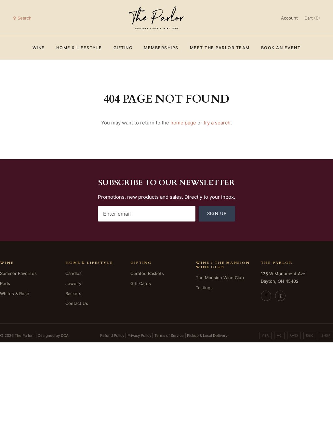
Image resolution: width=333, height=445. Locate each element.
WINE (39, 47)
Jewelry (73, 283)
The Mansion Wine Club (220, 277)
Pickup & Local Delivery (207, 335)
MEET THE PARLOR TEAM (220, 47)
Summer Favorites (18, 273)
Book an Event (281, 47)
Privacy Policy (139, 335)
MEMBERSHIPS (161, 47)
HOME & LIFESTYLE (79, 47)
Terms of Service (169, 335)
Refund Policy (112, 335)
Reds (5, 283)
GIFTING (123, 47)
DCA (65, 335)
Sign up (217, 213)
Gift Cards (140, 283)
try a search (217, 123)
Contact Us (76, 303)
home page (183, 123)
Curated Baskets (147, 273)
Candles (73, 273)
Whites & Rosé (14, 293)
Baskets (73, 293)
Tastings (204, 287)
